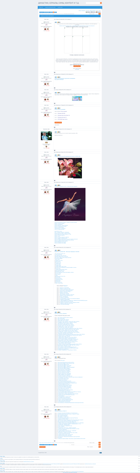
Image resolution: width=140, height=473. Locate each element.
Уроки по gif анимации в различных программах (65, 78)
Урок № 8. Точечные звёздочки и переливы (62, 237)
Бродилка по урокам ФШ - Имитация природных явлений (67, 251)
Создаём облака (58, 265)
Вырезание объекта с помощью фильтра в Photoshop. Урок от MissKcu (70, 335)
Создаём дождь (58, 263)
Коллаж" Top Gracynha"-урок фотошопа (64, 398)
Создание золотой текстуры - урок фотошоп (65, 434)
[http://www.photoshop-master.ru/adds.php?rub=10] (86, 35)
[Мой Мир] (58, 22)
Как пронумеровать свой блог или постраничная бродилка (70, 298)
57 (70, 247)
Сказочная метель (59, 278)
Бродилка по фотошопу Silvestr (65, 291)
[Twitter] (56, 22)
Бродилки (65, 285)
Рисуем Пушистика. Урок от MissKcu (64, 343)
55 (72, 152)
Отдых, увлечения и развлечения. (46, 13)
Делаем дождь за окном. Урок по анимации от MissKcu (67, 340)
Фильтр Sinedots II (61, 395)
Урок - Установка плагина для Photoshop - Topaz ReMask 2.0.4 (68, 420)
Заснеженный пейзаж (59, 279)
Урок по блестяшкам (61, 318)
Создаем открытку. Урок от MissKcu (64, 336)
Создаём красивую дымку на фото (61, 269)
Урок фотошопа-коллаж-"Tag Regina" (64, 370)
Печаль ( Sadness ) (61, 426)
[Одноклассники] (57, 22)
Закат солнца (57, 259)
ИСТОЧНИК (77, 69)
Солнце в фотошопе (58, 254)
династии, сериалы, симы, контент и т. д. (58, 3)
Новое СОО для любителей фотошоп (66, 290)
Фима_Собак (46, 19)
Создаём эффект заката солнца (61, 266)
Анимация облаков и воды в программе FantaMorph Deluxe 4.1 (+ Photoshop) (70, 422)
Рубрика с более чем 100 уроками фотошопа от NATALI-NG (67, 156)
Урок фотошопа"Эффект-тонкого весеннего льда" (66, 363)
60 (70, 406)
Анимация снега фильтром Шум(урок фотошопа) (66, 394)
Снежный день (58, 281)
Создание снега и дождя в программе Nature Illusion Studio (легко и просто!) (70, 419)
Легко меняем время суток (60, 270)
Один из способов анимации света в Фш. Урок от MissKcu (67, 330)
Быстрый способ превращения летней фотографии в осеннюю (66, 267)
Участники (87, 10)
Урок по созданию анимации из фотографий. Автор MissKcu (68, 339)
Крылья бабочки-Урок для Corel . (63, 388)
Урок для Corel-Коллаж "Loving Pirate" (64, 371)
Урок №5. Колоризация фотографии (60, 226)
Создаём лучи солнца (58, 260)
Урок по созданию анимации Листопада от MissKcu (66, 342)
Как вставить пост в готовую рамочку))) (64, 387)
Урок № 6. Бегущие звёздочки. (60, 235)
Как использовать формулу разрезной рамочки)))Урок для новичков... (69, 391)
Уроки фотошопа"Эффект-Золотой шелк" (64, 365)
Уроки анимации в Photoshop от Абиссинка (67, 294)
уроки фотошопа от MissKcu (61, 313)
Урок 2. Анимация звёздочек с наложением (62, 232)
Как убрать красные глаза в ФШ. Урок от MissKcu (66, 325)
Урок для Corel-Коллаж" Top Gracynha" (64, 373)
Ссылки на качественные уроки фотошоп (67, 289)
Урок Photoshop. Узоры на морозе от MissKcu (65, 323)
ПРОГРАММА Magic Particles (62, 119)
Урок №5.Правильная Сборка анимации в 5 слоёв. (63, 234)
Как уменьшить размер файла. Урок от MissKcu (66, 324)
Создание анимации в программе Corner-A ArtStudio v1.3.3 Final (68, 428)
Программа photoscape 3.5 (62, 117)
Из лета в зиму (58, 264)
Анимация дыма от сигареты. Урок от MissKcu (66, 326)
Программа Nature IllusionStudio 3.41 (64, 115)
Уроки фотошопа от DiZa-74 (60, 411)
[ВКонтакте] (55, 22)
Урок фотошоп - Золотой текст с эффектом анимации (67, 427)
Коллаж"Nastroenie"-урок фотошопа (64, 401)
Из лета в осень (58, 273)
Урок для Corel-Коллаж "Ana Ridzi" (64, 372)
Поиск (97, 10)
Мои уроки (62, 360)
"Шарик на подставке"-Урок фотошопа (64, 400)
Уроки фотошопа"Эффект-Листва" (63, 364)
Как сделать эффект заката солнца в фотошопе (63, 257)
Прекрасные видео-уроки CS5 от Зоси (66, 303)
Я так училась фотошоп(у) (64, 304)
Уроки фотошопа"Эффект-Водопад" (64, 368)
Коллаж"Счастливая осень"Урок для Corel (65, 376)
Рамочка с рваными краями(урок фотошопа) (65, 399)
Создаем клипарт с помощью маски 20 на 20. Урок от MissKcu (68, 329)
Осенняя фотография (58, 258)
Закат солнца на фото (59, 283)
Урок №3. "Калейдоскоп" (59, 224)
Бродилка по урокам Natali (64, 287)
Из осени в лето (58, 262)
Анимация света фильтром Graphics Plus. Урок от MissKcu (68, 341)
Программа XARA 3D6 (61, 113)
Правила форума (92, 10)
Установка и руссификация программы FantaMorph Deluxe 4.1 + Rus (69, 423)
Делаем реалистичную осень (60, 276)
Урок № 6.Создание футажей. (59, 229)
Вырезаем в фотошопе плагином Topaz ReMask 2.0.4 (67, 421)
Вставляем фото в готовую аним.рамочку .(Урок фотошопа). (68, 393)
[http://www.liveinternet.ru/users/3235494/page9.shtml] (68, 35)
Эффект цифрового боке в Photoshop (64, 374)
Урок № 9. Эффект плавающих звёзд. (61, 238)
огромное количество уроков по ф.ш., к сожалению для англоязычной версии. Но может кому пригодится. (77, 25)
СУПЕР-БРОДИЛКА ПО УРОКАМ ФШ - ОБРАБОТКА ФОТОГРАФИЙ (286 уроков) (73, 300)
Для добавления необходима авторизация (70, 472)
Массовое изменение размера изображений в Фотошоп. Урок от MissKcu (70, 328)
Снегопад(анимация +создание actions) (64, 396)
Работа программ (64, 111)
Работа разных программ (60, 109)
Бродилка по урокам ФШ (64, 297)
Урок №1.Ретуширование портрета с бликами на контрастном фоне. (66, 222)
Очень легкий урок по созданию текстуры (65, 425)
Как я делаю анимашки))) (62, 429)
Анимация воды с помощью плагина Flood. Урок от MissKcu (68, 331)
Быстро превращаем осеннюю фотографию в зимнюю (65, 272)
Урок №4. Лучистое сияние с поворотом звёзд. (62, 233)
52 (70, 89)
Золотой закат (58, 277)
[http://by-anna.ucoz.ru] (77, 100)
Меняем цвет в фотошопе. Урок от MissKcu (65, 333)
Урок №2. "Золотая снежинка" (59, 223)
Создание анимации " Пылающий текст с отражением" (67, 430)
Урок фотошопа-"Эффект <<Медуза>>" (64, 366)
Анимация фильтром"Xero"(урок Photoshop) (65, 389)
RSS (99, 10)
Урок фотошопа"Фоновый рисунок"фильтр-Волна (66, 362)
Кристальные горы (59, 282)
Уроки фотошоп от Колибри (64, 293)
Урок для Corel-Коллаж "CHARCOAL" (64, 375)
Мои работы (60, 437)
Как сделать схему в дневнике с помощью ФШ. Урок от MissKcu (68, 321)
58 (70, 309)
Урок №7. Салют (57, 236)
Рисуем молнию (58, 261)
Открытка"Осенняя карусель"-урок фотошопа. (66, 392)
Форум (40, 13)
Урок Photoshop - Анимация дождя (64, 424)
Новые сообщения (82, 10)
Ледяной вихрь (58, 280)
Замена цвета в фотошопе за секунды (64, 431)
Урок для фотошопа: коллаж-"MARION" (64, 369)
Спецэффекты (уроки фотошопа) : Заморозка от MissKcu (67, 322)
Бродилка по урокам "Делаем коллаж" (66, 295)
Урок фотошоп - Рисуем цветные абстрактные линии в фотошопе (69, 436)
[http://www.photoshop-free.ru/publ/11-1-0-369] (77, 35)
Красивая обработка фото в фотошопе (61, 256)
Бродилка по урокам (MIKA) (65, 299)
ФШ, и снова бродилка (64, 296)
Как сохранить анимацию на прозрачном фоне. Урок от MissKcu (68, 332)
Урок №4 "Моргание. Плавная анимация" (61, 225)
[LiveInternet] (60, 22)
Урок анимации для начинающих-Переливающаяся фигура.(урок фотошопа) (70, 402)
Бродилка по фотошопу (64, 292)
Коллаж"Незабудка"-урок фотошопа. (64, 390)
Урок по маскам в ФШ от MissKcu (63, 319)
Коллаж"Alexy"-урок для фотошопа (64, 397)
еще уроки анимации (59, 79)
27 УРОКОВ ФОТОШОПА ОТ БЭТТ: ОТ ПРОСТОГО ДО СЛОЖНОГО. (66, 186)
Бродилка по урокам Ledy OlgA (65, 288)
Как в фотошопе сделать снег (60, 253)
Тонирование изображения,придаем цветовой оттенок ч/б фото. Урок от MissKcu (71, 334)
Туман (57, 275)
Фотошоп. (53, 13)
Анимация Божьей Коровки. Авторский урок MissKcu (67, 338)
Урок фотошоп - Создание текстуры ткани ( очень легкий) (67, 432)
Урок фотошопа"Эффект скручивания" (64, 386)
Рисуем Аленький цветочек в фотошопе (64, 435)
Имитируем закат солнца (60, 271)
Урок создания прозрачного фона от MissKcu (65, 317)
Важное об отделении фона (59, 227)
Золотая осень (58, 268)
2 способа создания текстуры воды (64, 433)
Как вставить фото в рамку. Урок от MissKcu (65, 327)
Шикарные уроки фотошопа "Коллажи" (66, 301)
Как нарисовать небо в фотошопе (60, 255)
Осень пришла (58, 274)
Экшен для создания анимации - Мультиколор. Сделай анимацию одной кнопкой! (71, 438)
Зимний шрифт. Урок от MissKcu (63, 320)
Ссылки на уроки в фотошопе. (59, 13)
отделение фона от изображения (60, 228)
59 (70, 354)
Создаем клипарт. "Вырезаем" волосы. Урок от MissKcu (67, 337)
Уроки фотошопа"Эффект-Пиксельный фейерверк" (66, 367)
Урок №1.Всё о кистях (58, 231)
